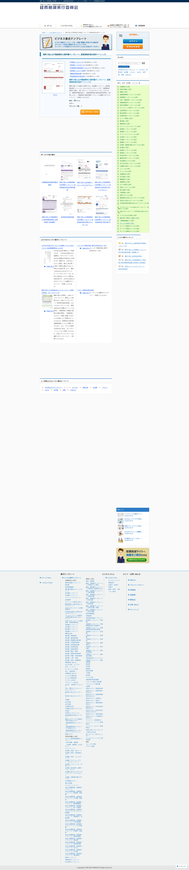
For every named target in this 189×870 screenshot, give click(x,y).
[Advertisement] (109, 17)
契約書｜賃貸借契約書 (72, 645)
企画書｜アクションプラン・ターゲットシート (73, 761)
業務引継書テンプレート (73, 582)
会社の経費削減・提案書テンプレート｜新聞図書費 (73, 802)
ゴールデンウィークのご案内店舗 (94, 738)
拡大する (55, 94)
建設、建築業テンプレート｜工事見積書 (94, 591)
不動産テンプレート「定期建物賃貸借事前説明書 (94, 628)
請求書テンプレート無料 (78, 70)
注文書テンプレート (71, 627)
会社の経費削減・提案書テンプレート (73, 788)
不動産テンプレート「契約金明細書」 (94, 651)
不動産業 (89, 616)
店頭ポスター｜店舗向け (94, 698)
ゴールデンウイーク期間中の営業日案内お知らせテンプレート (73, 617)
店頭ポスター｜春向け (93, 700)
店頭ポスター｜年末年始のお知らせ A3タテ (94, 711)
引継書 (67, 700)
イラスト (105, 387)
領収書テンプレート (71, 631)
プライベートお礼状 (71, 682)
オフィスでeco (46, 578)
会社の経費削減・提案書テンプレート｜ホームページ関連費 (73, 811)
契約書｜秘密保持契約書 (73, 653)
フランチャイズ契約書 (93, 684)
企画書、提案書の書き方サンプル (73, 777)
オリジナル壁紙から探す (127, 223)
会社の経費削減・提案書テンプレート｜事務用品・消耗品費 (73, 816)
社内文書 (68, 702)
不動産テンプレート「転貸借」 (94, 639)
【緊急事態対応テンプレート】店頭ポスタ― (73, 727)
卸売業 (88, 666)
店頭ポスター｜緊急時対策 (94, 688)
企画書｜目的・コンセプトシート (73, 757)
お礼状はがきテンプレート (53, 387)
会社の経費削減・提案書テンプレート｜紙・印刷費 (73, 806)
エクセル (75, 387)
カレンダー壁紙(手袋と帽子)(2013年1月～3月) (91, 245)
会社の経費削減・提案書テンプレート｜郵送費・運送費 (73, 793)
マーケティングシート (72, 785)
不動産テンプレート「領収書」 (94, 621)
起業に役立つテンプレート (94, 730)
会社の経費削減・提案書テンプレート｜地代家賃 (73, 854)
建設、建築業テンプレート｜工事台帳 (94, 599)
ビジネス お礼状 (70, 680)
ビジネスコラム (112, 578)
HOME (43, 32)
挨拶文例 (85, 387)
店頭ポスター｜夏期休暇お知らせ (94, 703)
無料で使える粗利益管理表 (133, 256)
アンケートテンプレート (73, 597)
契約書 (67, 585)
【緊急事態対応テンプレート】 (73, 723)
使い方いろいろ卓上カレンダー (94, 735)
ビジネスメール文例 (71, 669)
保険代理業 (89, 671)
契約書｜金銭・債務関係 (73, 660)
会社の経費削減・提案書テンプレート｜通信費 (73, 839)
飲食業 (88, 675)
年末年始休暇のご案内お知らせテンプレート (73, 612)
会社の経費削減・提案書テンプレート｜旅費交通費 (73, 835)
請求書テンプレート (71, 593)
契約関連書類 (69, 587)
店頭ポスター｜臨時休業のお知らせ (94, 691)
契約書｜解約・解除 (71, 651)
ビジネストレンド (114, 580)
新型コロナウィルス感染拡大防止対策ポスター (73, 719)
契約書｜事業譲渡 (70, 636)
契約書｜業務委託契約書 (73, 640)
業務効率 (111, 582)
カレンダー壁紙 (91, 744)
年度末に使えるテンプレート (73, 696)
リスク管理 (112, 591)
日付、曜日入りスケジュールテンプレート (73, 689)
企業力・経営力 (113, 585)
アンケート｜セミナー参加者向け (94, 726)
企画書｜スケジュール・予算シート (73, 765)
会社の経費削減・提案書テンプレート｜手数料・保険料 (73, 831)
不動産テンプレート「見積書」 (94, 636)
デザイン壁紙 (90, 746)
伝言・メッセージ (70, 667)
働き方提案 (68, 783)
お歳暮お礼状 (69, 706)
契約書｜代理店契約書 (72, 642)
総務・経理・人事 (114, 589)
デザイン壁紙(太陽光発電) (85, 290)
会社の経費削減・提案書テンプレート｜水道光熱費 (73, 821)
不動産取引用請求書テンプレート (80, 68)
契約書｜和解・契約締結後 (73, 656)
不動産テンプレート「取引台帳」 (94, 647)
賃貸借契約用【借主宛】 (78, 76)
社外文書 (68, 704)
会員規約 (133, 595)
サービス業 (89, 677)
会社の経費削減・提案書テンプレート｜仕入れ (73, 846)
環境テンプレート (70, 857)
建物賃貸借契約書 (76, 73)
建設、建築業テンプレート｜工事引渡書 (94, 610)
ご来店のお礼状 (91, 732)
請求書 (56, 390)
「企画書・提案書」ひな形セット (73, 745)
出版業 (88, 686)
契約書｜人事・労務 (71, 658)
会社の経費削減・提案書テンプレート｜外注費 (73, 850)
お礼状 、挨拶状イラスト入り (74, 685)
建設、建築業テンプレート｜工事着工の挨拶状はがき (94, 587)
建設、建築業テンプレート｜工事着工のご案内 (94, 584)
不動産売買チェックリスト (94, 658)
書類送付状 (68, 633)
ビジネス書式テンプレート (55, 32)
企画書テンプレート (71, 595)
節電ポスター (69, 734)
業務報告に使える (70, 662)
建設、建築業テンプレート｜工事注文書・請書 (94, 606)
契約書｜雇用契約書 (71, 638)
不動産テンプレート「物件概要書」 (94, 661)
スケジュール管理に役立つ (73, 602)
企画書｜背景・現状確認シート (73, 753)
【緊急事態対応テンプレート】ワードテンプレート (73, 731)
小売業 (88, 673)
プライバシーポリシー (137, 585)
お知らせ (73, 390)
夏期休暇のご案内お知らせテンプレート (73, 605)
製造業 (88, 668)
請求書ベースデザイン (77, 65)
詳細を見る (50, 266)
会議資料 (68, 600)
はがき (47, 390)
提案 (64, 390)
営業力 (110, 587)
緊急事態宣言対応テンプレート (73, 716)
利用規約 (133, 590)
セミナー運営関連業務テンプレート (73, 739)
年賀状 (67, 711)
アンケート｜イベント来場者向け (94, 723)
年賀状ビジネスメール (72, 713)
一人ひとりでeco (47, 582)
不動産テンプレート (76, 62)
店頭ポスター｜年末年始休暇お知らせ (94, 707)
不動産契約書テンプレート (94, 618)
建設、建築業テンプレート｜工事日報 (94, 603)
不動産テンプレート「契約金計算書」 (94, 655)
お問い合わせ (134, 604)
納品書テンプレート (71, 629)
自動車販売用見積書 (92, 679)
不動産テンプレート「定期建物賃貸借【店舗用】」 (94, 624)
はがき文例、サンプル (72, 664)
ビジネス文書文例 (70, 676)
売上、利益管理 (70, 671)
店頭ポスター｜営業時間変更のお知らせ (94, 695)
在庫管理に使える (70, 673)
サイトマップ (134, 609)
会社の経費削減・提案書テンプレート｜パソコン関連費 (73, 825)
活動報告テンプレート (72, 859)
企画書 (95, 387)
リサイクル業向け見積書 (94, 682)
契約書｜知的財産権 (71, 649)
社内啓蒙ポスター (70, 781)
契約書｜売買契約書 (71, 647)
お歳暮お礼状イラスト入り (73, 708)
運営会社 (133, 600)
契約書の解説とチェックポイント (73, 590)
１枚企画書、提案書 (71, 742)
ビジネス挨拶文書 (70, 678)
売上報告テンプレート (72, 862)
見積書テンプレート (71, 624)
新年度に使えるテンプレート (73, 692)
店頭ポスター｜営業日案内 (94, 714)
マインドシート (70, 748)
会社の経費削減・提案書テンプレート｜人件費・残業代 (73, 798)
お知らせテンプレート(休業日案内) (74, 608)
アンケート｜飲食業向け (94, 720)
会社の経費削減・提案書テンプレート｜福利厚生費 (73, 843)
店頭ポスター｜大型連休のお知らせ (94, 717)
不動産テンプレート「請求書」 (94, 632)
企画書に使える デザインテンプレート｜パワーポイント (74, 773)
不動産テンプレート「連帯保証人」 (94, 643)
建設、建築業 (90, 581)
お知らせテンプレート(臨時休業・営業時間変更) (74, 621)
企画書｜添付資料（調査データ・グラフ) (73, 768)
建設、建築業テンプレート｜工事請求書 (94, 595)
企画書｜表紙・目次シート (73, 750)
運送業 (88, 664)
